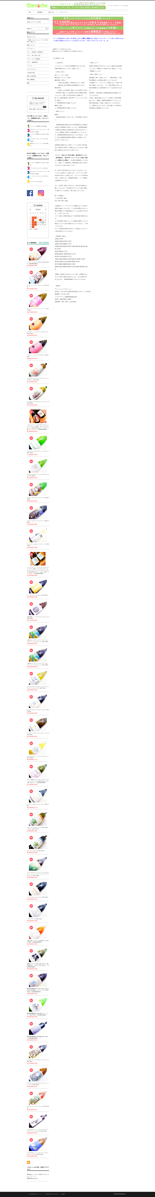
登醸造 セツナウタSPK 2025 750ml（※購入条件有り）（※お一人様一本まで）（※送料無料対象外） (38, 965)
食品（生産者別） (32, 76)
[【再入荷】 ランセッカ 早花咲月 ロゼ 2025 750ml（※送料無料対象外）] (38, 932)
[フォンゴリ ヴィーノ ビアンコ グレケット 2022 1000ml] (38, 748)
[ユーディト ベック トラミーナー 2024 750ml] (38, 277)
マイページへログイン (114, 5)
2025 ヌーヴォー (31, 37)
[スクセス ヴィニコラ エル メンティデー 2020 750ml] (38, 1051)
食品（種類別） (31, 79)
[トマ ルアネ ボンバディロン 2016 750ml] (38, 888)
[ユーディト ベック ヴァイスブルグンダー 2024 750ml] (38, 323)
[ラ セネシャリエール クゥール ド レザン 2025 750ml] (38, 724)
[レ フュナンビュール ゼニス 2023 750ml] (38, 586)
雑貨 (28, 83)
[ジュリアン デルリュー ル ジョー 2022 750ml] (38, 795)
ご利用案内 (39, 12)
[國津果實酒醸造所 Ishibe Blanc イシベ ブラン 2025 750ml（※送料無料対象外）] (38, 1005)
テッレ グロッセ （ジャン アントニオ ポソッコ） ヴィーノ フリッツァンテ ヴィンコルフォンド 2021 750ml (38, 874)
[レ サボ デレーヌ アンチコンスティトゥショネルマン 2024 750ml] (38, 370)
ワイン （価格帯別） (33, 62)
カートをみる (125, 5)
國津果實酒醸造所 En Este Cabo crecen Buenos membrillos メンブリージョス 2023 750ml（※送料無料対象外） (38, 990)
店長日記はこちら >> (32, 1178)
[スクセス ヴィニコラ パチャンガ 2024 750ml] (38, 1098)
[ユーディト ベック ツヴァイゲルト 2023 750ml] (38, 346)
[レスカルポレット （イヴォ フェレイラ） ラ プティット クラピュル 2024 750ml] (38, 1121)
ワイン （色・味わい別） (34, 55)
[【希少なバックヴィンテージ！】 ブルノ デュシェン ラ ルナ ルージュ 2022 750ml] (38, 631)
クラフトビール (31, 69)
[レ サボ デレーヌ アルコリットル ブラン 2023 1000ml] (38, 393)
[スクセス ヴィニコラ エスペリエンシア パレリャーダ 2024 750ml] (38, 1074)
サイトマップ (63, 12)
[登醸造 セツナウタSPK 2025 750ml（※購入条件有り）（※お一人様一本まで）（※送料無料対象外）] (38, 955)
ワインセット (30, 48)
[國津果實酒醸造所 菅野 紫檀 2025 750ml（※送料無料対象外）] (38, 1028)
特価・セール (30, 45)
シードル (29, 66)
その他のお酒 (30, 72)
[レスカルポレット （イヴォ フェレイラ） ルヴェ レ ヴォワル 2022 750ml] (38, 1144)
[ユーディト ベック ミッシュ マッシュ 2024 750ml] (38, 300)
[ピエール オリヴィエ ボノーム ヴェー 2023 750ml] (38, 701)
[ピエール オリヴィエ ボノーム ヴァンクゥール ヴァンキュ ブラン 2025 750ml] (38, 678)
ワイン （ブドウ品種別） (34, 59)
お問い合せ (51, 12)
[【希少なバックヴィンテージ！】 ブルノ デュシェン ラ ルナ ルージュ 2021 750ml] (38, 655)
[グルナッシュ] (37, 8)
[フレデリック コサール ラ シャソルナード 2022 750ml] (38, 442)
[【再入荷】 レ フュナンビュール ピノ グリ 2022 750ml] (38, 608)
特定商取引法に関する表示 (51, 1194)
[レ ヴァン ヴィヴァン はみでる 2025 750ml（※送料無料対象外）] (38, 253)
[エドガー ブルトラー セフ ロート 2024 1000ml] (38, 512)
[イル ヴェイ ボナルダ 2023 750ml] (38, 842)
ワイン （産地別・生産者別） (35, 52)
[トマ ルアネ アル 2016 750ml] (38, 910)
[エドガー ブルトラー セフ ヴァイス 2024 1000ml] (38, 489)
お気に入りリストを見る (34, 22)
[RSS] (28, 1163)
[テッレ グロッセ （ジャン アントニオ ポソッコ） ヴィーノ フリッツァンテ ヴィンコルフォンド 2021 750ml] (38, 864)
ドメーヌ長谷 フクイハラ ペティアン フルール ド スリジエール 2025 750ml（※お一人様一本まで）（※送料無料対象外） (38, 781)
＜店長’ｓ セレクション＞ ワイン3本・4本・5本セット (38, 40)
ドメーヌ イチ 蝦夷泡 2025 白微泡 (38, 126)
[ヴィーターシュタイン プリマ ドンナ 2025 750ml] (38, 535)
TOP (29, 12)
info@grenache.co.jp (71, 296)
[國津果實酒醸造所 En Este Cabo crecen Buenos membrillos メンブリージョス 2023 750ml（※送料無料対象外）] (38, 980)
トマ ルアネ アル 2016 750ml (34, 918)
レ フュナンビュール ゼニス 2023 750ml (37, 595)
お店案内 (63, 1194)
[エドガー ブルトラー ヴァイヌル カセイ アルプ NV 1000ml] (38, 466)
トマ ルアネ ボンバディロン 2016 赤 (39, 168)
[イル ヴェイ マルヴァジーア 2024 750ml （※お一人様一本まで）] (38, 819)
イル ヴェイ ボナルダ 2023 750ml (35, 850)
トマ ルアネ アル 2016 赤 (36, 181)
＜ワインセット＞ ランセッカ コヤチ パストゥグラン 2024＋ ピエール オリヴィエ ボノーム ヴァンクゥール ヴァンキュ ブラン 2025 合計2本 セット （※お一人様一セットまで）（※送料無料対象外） (38, 570)
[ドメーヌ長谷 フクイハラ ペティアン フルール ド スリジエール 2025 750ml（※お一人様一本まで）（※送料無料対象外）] (38, 771)
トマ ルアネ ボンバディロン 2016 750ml (37, 897)
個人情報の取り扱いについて (36, 1194)
